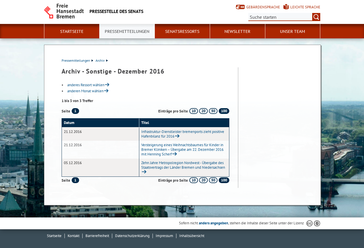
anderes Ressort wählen (85, 84)
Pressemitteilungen (76, 60)
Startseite (54, 235)
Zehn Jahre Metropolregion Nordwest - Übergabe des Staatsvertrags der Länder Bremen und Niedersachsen (183, 165)
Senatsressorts (182, 31)
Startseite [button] (71, 31)
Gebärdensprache (263, 7)
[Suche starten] (316, 17)
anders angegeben (213, 223)
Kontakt (73, 235)
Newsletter (237, 31)
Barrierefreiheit (97, 235)
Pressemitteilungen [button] (127, 31)
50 (213, 110)
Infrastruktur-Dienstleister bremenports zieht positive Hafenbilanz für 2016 (182, 134)
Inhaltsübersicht (191, 235)
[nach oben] (346, 230)
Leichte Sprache (305, 7)
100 (224, 110)
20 (203, 110)
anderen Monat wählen (85, 91)
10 (194, 110)
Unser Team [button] (292, 31)
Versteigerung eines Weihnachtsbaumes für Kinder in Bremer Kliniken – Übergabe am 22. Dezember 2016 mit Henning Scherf (182, 149)
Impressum (164, 235)
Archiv (100, 60)
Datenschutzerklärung (132, 235)
